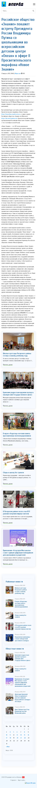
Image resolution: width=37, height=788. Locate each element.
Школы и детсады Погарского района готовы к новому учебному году (17, 354)
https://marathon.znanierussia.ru (10, 114)
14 (21, 735)
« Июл (8, 746)
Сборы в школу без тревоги (13, 472)
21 (20, 738)
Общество (17, 73)
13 (17, 735)
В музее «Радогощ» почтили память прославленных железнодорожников (17, 434)
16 (28, 735)
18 (10, 738)
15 (24, 735)
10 (6, 735)
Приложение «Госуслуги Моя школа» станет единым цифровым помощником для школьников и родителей (18, 552)
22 (25, 738)
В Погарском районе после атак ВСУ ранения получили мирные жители (16, 512)
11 (10, 735)
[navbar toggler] (34, 4)
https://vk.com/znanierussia (9, 118)
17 (6, 738)
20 (17, 738)
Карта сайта (21, 780)
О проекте (13, 780)
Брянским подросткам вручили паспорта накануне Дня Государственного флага (18, 393)
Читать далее (8, 365)
